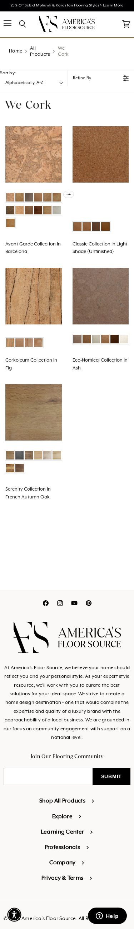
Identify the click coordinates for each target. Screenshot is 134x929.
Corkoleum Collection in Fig (31, 364)
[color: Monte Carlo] (57, 197)
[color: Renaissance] (20, 210)
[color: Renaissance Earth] (29, 210)
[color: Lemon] (29, 343)
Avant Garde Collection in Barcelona (33, 248)
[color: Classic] (38, 197)
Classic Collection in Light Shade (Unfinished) (100, 248)
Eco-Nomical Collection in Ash (100, 364)
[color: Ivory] (96, 339)
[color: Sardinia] (48, 210)
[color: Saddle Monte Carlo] (38, 210)
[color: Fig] (10, 343)
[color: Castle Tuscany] (29, 197)
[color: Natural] (105, 339)
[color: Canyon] (20, 197)
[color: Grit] (20, 343)
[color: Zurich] (10, 223)
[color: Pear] (38, 343)
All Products (40, 51)
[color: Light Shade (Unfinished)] (78, 227)
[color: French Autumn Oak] (10, 455)
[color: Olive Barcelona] (10, 210)
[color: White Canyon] (57, 210)
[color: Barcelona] (10, 197)
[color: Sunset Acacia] (10, 468)
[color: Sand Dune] (38, 455)
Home (15, 51)
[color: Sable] (115, 339)
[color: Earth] (87, 339)
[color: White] (124, 339)
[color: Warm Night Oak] (20, 468)
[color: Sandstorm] (48, 455)
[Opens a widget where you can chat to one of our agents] (107, 916)
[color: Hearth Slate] (20, 455)
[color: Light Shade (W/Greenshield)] (87, 227)
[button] (14, 915)
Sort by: (8, 73)
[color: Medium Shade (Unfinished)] (105, 227)
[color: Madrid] (48, 197)
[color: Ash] (78, 339)
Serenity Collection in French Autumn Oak (28, 493)
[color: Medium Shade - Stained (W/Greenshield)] (96, 227)
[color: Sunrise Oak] (57, 455)
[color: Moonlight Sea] (29, 455)
